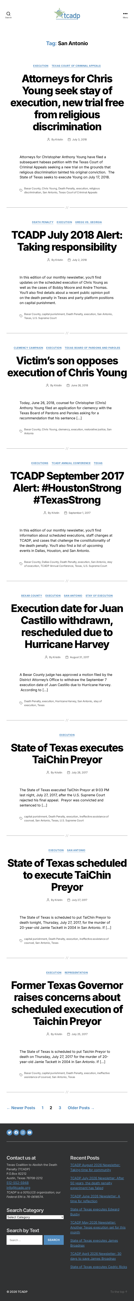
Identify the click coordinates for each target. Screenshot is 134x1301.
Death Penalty (66, 188)
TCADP (23, 1291)
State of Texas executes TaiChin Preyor (67, 753)
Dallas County (50, 562)
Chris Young (49, 188)
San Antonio (50, 192)
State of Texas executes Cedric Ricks (98, 1267)
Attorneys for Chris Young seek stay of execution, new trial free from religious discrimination (67, 102)
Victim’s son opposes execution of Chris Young (67, 366)
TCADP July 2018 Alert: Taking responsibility (67, 240)
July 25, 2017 (80, 1034)
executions (39, 463)
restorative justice (95, 429)
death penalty (42, 222)
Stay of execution (99, 595)
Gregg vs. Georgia (88, 222)
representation (76, 972)
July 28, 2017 (80, 772)
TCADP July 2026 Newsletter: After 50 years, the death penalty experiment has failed (97, 1183)
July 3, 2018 (79, 139)
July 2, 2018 (79, 259)
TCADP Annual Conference (71, 463)
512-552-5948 (18, 1183)
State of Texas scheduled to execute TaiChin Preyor (67, 875)
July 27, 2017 (79, 900)
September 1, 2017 (79, 512)
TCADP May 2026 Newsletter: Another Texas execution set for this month (98, 1227)
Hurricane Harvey (65, 701)
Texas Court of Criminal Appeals (76, 65)
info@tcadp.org (18, 1188)
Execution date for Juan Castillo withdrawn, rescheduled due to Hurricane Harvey (67, 626)
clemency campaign (28, 347)
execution (40, 65)
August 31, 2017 (79, 657)
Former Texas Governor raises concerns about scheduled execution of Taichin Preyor (67, 1003)
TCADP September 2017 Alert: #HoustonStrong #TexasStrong (67, 487)
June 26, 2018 (79, 385)
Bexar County (32, 188)
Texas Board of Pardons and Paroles (92, 347)
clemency (64, 429)
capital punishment (53, 314)
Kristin (59, 139)
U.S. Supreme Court (44, 318)
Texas (27, 318)
